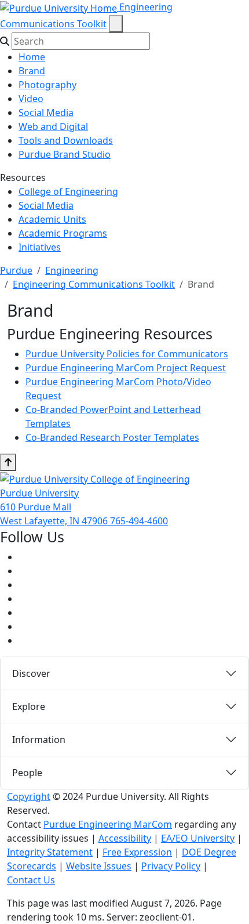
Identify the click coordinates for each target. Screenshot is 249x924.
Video (31, 98)
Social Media (46, 112)
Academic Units (52, 219)
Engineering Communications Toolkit (94, 284)
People (27, 772)
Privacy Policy (170, 866)
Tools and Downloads (66, 140)
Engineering (71, 270)
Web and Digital (53, 126)
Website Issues (98, 866)
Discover (31, 673)
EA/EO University (198, 838)
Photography (47, 84)
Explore (28, 706)
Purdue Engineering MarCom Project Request (125, 367)
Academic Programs (63, 233)
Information (38, 739)
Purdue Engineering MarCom (107, 824)
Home (32, 56)
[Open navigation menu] (116, 23)
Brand (32, 70)
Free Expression (137, 852)
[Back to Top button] (8, 462)
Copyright (28, 796)
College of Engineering (68, 191)
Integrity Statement (50, 852)
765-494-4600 (139, 520)
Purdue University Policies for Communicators (126, 353)
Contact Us (31, 880)
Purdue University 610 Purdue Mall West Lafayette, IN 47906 (55, 507)
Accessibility (124, 838)
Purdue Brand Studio (65, 154)
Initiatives (40, 247)
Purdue (16, 270)
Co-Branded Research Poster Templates (112, 437)
